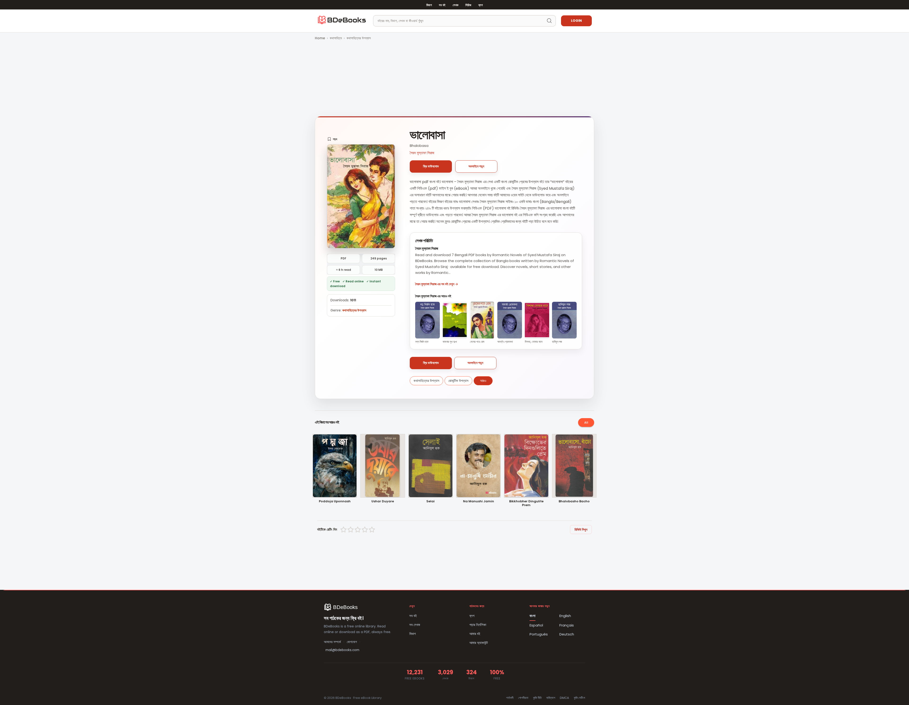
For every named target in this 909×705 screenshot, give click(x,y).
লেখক (455, 5)
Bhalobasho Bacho (574, 501)
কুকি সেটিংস (579, 698)
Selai (430, 501)
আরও (483, 380)
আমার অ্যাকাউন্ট (478, 642)
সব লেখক (414, 624)
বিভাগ (429, 5)
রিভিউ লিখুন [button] (581, 529)
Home (320, 38)
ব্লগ (480, 5)
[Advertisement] (454, 79)
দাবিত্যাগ (550, 698)
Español (536, 625)
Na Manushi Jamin (478, 501)
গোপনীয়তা (523, 698)
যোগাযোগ (352, 642)
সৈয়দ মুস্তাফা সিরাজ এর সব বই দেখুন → (436, 284)
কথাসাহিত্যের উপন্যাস (359, 38)
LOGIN (576, 20)
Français (566, 625)
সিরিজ (468, 5)
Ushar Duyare (382, 501)
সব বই (442, 5)
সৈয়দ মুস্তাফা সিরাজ (422, 153)
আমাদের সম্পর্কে (332, 642)
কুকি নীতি (537, 698)
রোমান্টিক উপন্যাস (458, 380)
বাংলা (532, 615)
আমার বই (474, 633)
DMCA (564, 698)
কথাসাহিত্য (336, 38)
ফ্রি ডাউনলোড (431, 166)
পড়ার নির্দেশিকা (477, 624)
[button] (332, 139)
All (586, 422)
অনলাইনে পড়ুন (476, 166)
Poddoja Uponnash (335, 501)
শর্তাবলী (509, 698)
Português (539, 634)
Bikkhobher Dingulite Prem (526, 503)
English (565, 615)
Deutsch (566, 634)
